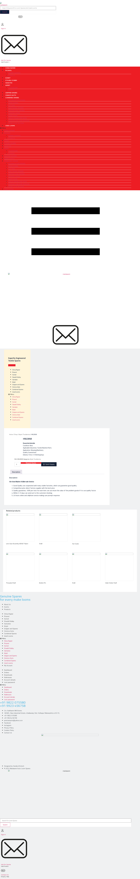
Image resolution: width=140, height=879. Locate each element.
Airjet (7, 85)
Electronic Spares (16, 108)
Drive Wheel (13, 102)
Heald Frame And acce (17, 118)
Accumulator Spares (16, 100)
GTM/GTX (11, 75)
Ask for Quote (6, 60)
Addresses (8, 677)
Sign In (3, 28)
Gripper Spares (11, 93)
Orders (6, 672)
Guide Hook (12, 115)
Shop (15, 434)
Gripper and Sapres (16, 110)
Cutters (11, 105)
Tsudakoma (13, 88)
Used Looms (10, 125)
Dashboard (8, 670)
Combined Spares (12, 97)
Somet (7, 78)
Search (4, 12)
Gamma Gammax (14, 73)
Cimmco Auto (10, 95)
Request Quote (31, 463)
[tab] (16, 472)
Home (11, 434)
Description (16, 472)
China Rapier (10, 68)
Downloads (8, 675)
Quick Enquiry (50, 464)
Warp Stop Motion (16, 123)
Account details (9, 680)
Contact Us (5, 875)
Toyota (11, 90)
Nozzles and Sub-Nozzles (18, 120)
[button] (65, 128)
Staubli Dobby (11, 80)
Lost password (9, 682)
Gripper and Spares (18, 384)
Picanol (8, 70)
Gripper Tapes (14, 113)
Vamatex (8, 83)
